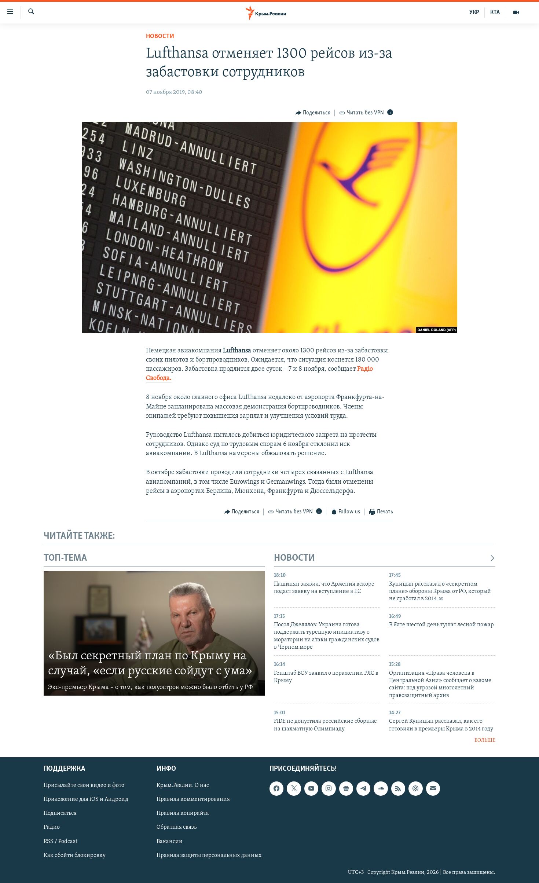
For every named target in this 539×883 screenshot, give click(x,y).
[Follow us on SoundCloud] (381, 788)
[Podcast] (415, 788)
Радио (52, 827)
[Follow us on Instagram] (329, 788)
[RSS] (398, 788)
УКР (474, 12)
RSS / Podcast (60, 841)
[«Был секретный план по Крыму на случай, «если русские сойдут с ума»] (154, 633)
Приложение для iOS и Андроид (86, 799)
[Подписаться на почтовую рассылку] (433, 788)
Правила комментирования (193, 799)
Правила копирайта (183, 813)
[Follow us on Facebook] (276, 788)
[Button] (313, 113)
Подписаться (60, 813)
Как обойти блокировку (75, 855)
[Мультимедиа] (516, 12)
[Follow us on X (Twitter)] (294, 788)
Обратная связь (177, 827)
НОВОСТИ (294, 558)
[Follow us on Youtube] (311, 788)
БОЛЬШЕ (484, 740)
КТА (495, 12)
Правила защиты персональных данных (209, 855)
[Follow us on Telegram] (363, 788)
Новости (160, 36)
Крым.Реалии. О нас (183, 785)
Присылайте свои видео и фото (84, 785)
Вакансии (170, 841)
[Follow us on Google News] (346, 788)
